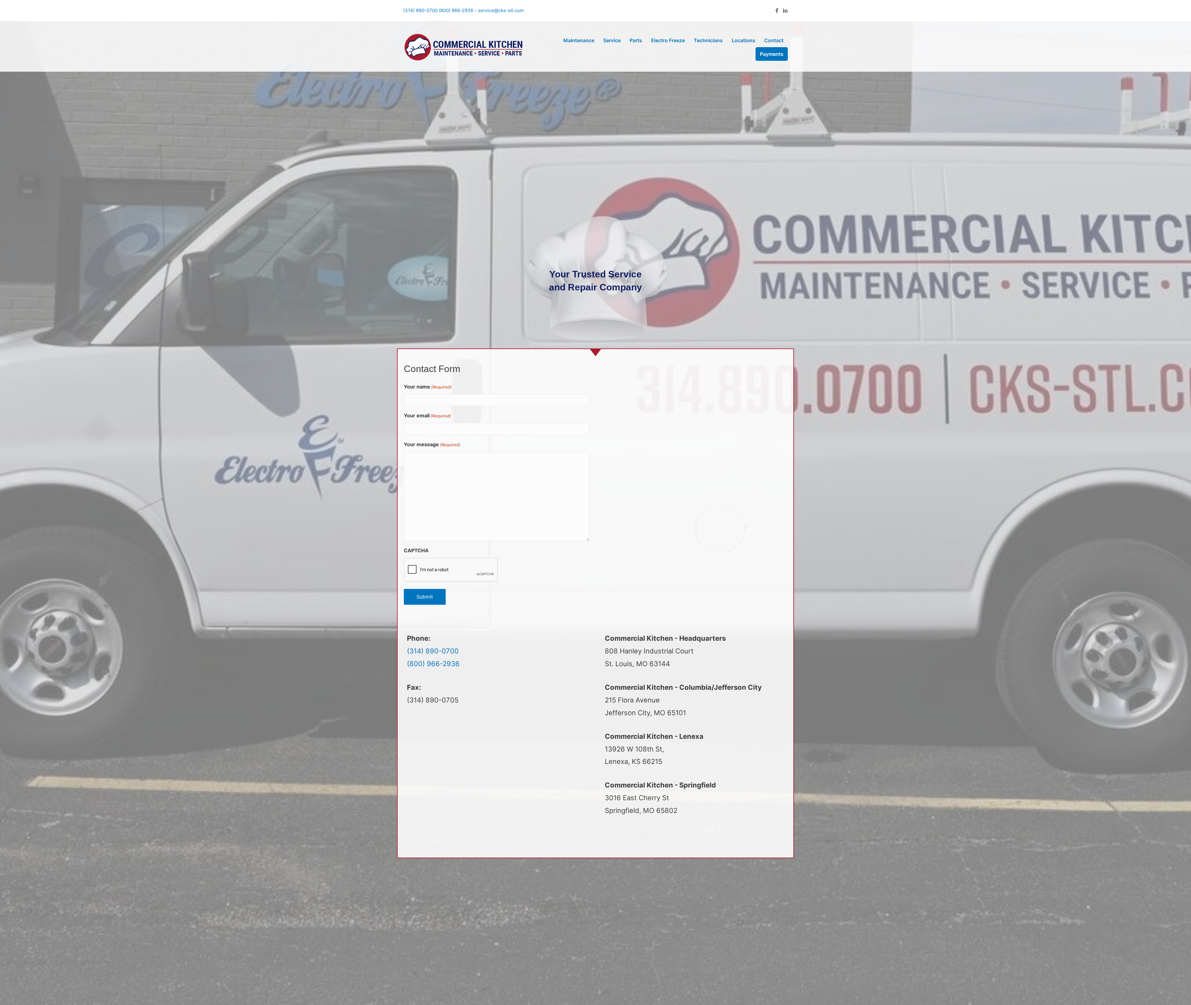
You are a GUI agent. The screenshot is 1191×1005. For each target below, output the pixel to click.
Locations (743, 40)
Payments (771, 54)
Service (612, 40)
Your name (428, 387)
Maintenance (578, 40)
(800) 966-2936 (456, 10)
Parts (636, 40)
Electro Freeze (668, 40)
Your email (427, 415)
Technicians (708, 40)
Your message (432, 444)
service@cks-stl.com (501, 10)
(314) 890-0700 (420, 10)
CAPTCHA (416, 550)
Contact (773, 40)
